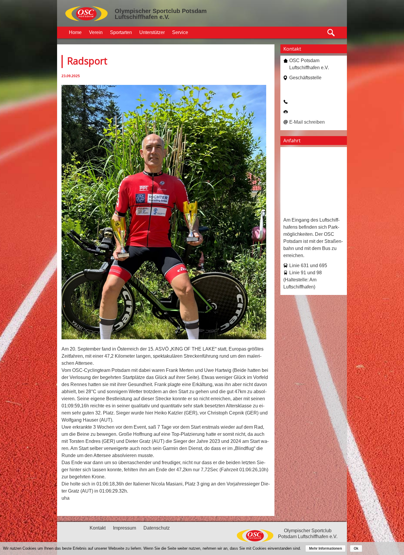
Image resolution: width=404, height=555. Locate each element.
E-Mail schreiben (307, 122)
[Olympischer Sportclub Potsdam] (86, 20)
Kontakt (98, 527)
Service (180, 32)
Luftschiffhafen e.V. (142, 17)
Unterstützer (152, 32)
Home (75, 32)
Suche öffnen (331, 33)
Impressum (124, 527)
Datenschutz (156, 527)
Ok (356, 548)
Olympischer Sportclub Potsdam (161, 11)
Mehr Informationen (325, 548)
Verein (96, 32)
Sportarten (121, 32)
